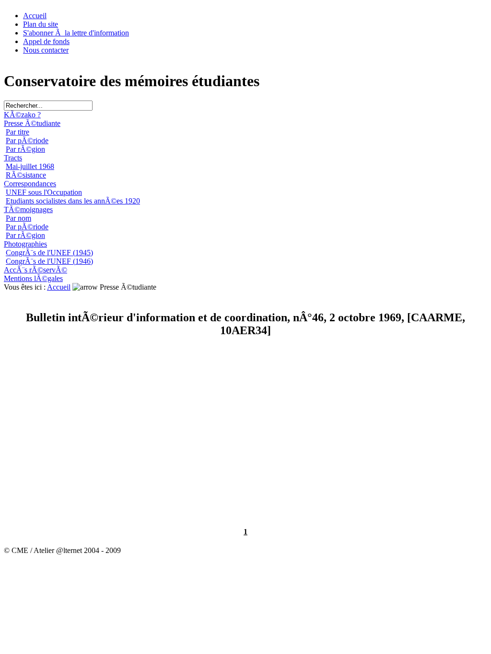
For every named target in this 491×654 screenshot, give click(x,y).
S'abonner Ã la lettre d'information (76, 33)
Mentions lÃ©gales (33, 278)
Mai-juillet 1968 (30, 166)
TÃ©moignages (28, 209)
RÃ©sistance (26, 175)
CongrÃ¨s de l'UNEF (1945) (49, 252)
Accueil (35, 15)
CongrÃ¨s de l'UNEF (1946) (49, 261)
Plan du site (40, 24)
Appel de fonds (46, 41)
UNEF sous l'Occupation (44, 192)
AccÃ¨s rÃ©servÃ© (35, 270)
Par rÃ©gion (25, 149)
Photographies (25, 244)
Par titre (17, 132)
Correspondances (30, 184)
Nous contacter (46, 50)
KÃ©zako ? (22, 115)
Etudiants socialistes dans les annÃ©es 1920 (73, 201)
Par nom (18, 218)
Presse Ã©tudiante (32, 123)
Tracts (13, 158)
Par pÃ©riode (27, 140)
